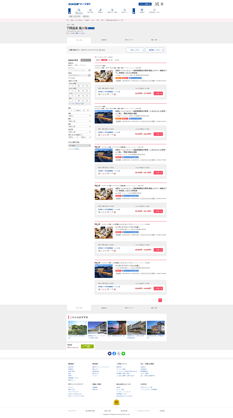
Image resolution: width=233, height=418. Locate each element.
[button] (145, 4)
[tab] (78, 40)
